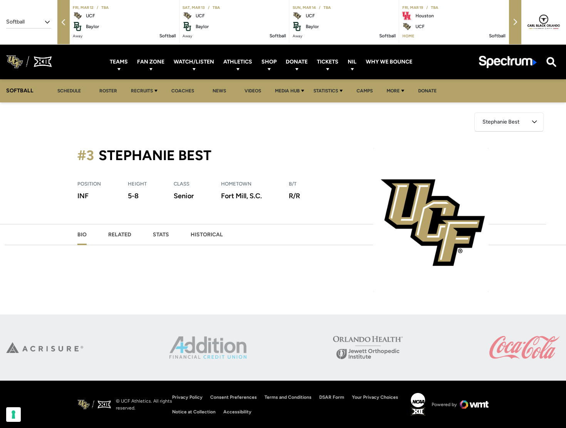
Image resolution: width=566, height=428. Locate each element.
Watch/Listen (194, 62)
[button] (63, 22)
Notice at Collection (194, 412)
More (393, 91)
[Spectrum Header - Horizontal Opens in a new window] (508, 62)
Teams (119, 62)
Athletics (237, 62)
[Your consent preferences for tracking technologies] (13, 414)
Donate (297, 62)
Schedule (69, 91)
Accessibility (237, 412)
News (219, 91)
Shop (268, 62)
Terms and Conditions (288, 397)
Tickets (327, 62)
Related (119, 234)
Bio (82, 234)
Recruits (142, 91)
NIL (352, 62)
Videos (252, 91)
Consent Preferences (233, 397)
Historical (207, 234)
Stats (161, 234)
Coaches (182, 91)
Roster (108, 91)
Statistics (325, 91)
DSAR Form (331, 397)
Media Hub (287, 91)
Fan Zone (150, 62)
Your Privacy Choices (375, 397)
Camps (366, 91)
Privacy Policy (187, 397)
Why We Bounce (389, 62)
